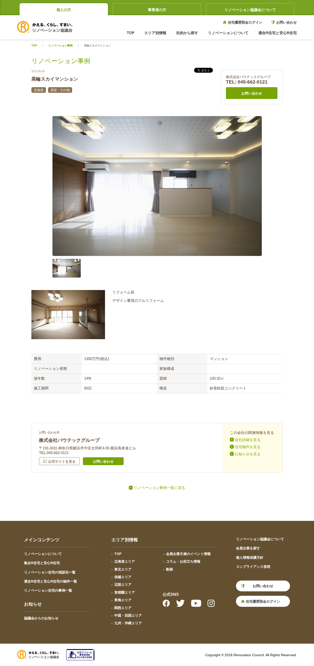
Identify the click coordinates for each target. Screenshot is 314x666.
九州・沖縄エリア (128, 623)
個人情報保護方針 (249, 557)
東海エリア (122, 600)
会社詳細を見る (248, 440)
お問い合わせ (286, 22)
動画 (169, 569)
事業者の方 (157, 10)
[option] (157, 186)
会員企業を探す (248, 548)
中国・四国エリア (128, 615)
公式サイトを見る (62, 461)
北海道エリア (124, 561)
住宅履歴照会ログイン (245, 22)
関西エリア (122, 608)
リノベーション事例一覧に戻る (159, 488)
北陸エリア (122, 584)
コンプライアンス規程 (253, 567)
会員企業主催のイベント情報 (188, 554)
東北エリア (122, 569)
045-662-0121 (253, 81)
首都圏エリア (124, 592)
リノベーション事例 (60, 45)
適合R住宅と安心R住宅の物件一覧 (50, 581)
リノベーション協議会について (250, 10)
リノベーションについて (43, 554)
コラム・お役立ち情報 (183, 561)
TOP (130, 33)
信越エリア (122, 577)
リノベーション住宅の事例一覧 (48, 590)
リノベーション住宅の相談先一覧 (50, 572)
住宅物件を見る (248, 447)
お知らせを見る (248, 454)
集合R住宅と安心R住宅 (42, 563)
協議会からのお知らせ (41, 618)
